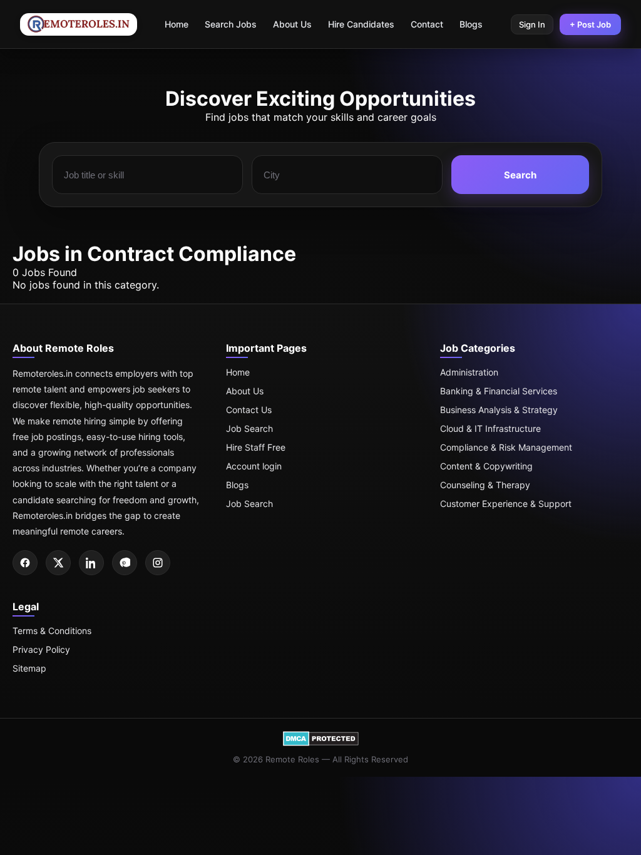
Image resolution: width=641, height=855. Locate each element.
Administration (469, 372)
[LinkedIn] (91, 562)
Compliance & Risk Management (506, 447)
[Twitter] (58, 562)
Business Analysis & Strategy (499, 409)
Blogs (471, 24)
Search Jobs (231, 24)
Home (176, 24)
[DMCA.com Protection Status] (321, 743)
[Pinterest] (124, 562)
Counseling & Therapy (485, 484)
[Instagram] (157, 562)
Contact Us (249, 409)
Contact (427, 24)
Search (520, 175)
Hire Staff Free (255, 447)
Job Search (249, 428)
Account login (254, 466)
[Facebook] (25, 562)
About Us (292, 24)
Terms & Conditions (52, 630)
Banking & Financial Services (498, 391)
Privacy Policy (41, 649)
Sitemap (29, 668)
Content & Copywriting (486, 466)
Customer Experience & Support (506, 503)
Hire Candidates (361, 24)
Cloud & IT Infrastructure (490, 428)
